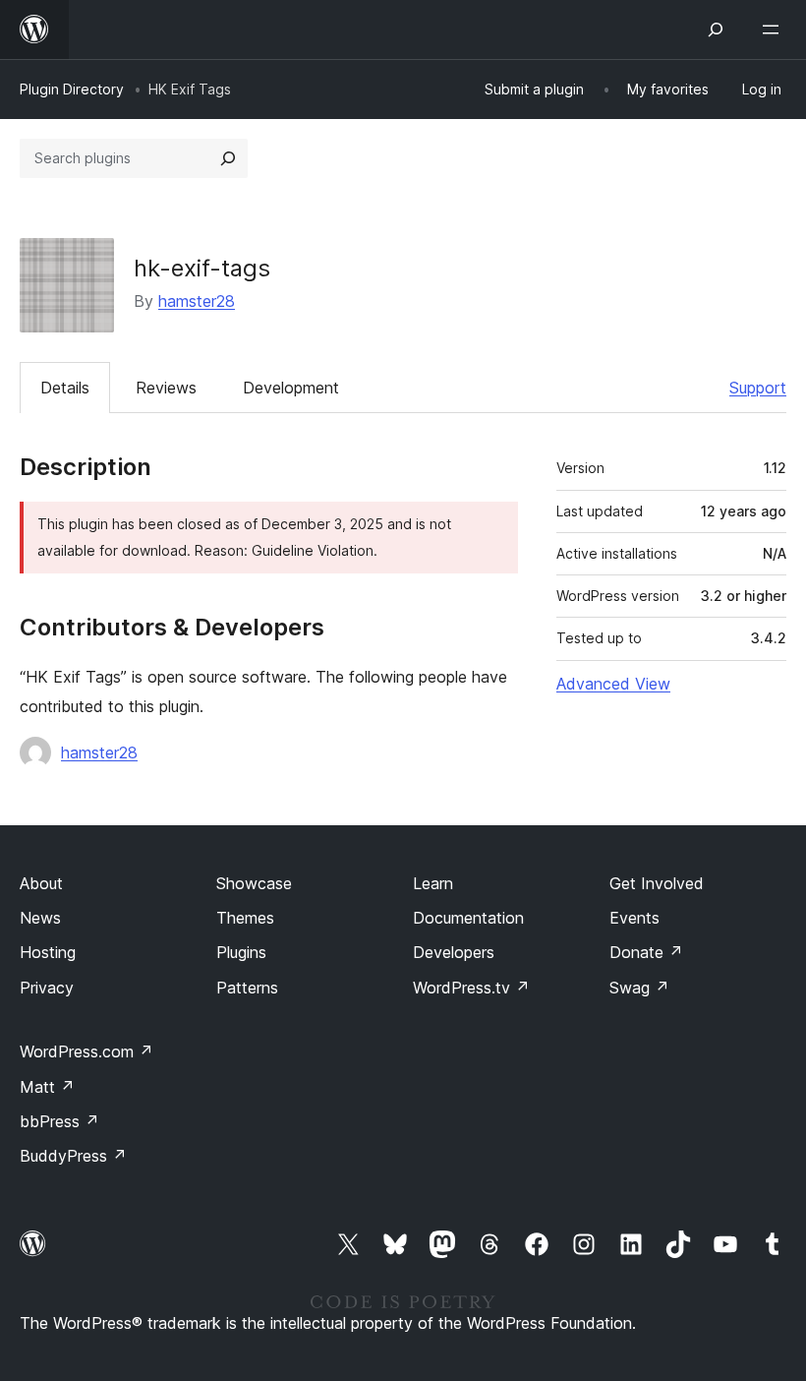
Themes (245, 918)
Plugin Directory (72, 89)
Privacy (47, 987)
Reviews (166, 387)
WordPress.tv (471, 987)
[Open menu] (774, 29)
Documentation (468, 918)
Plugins (241, 952)
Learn (433, 883)
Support (757, 387)
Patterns (247, 987)
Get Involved (656, 883)
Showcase (254, 883)
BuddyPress (73, 1156)
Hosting (48, 952)
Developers (453, 952)
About (41, 883)
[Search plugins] (228, 158)
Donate (646, 952)
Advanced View (613, 683)
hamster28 (196, 301)
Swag (639, 987)
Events (634, 918)
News (40, 918)
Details (64, 387)
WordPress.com (86, 1051)
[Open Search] (715, 29)
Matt (47, 1087)
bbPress (59, 1121)
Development (291, 387)
